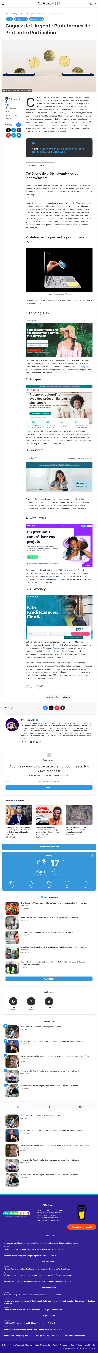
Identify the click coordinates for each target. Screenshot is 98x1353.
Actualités (53, 697)
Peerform (49, 505)
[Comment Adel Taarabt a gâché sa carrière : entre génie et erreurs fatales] (12, 1076)
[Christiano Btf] (49, 3)
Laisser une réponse (49, 847)
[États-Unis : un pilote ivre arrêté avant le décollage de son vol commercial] (12, 922)
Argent (16, 14)
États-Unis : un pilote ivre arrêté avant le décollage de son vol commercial (50, 917)
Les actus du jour (36, 19)
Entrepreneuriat (21, 19)
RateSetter (50, 576)
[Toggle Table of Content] (49, 166)
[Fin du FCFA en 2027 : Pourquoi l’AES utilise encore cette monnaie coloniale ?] (79, 815)
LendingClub (83, 366)
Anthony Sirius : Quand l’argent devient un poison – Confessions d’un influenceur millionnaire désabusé (18, 830)
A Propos (63, 1345)
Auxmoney (57, 648)
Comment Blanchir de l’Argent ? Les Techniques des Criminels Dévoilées (49, 1085)
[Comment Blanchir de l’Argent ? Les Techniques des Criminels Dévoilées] (12, 1090)
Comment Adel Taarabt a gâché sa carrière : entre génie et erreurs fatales (49, 1071)
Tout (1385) (49, 979)
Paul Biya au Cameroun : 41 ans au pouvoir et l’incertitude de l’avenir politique (51, 1041)
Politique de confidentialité (86, 1345)
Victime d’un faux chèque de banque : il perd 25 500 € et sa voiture (46, 932)
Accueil (10, 14)
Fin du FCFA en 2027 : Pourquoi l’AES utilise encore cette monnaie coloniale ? (77, 829)
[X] (28, 742)
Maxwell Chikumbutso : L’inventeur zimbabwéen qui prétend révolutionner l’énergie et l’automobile (48, 830)
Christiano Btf (29, 719)
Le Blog (71, 1345)
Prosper (29, 431)
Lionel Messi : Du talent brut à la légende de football (41, 1026)
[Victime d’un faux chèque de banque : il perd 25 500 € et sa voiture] (12, 937)
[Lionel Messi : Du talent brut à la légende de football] (12, 1032)
